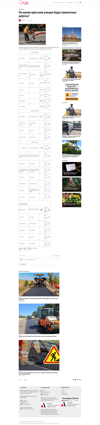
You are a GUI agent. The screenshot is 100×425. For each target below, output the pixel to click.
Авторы (25, 379)
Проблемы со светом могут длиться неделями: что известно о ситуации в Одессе (71, 137)
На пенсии (64, 390)
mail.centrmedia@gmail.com (27, 404)
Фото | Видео (70, 2)
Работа (63, 391)
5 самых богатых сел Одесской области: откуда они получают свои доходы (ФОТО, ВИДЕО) (71, 63)
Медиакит (44, 390)
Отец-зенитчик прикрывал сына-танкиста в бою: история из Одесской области (72, 189)
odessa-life (23, 20)
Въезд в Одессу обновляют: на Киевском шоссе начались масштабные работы (37, 336)
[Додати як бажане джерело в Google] (35, 248)
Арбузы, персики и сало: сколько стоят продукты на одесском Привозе (71, 204)
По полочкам (62, 2)
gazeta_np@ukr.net (45, 394)
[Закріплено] (80, 2)
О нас (75, 2)
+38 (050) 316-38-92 (45, 393)
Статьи (58, 2)
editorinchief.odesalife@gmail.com (28, 408)
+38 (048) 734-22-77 (25, 403)
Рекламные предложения (46, 391)
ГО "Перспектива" (65, 394)
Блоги (66, 2)
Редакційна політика (32, 421)
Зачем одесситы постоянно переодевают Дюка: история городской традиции (71, 80)
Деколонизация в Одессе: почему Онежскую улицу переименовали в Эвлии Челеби (71, 156)
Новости (54, 2)
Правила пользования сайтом (40, 421)
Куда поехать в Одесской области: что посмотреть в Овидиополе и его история (70, 43)
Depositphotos (64, 393)
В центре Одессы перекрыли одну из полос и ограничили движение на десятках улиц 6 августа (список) (38, 373)
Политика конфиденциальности (23, 421)
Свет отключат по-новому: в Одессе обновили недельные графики (71, 173)
